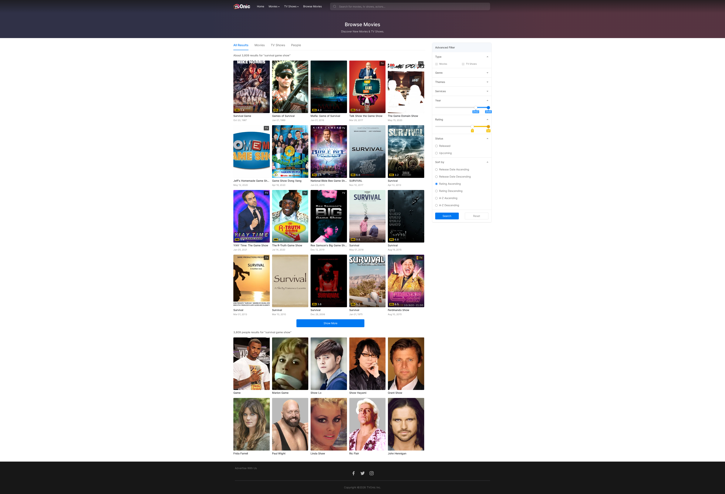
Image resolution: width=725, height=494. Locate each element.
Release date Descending (455, 176)
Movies (273, 6)
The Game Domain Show (403, 115)
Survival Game (242, 115)
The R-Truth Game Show (287, 245)
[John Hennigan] (406, 424)
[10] (488, 126)
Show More (330, 323)
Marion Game (280, 392)
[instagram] (372, 475)
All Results (240, 45)
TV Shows (290, 6)
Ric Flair (354, 453)
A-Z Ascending (448, 198)
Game (237, 392)
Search (447, 216)
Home (260, 6)
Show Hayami (357, 392)
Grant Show (395, 392)
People (296, 45)
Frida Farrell (240, 453)
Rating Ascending (450, 183)
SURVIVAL (355, 180)
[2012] (475, 107)
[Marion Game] (290, 363)
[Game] (251, 363)
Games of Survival (283, 115)
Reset (476, 216)
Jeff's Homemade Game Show (251, 180)
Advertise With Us (246, 468)
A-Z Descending (449, 205)
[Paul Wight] (290, 424)
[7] (472, 126)
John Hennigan (397, 453)
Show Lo (316, 392)
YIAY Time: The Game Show (250, 245)
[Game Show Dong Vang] (290, 151)
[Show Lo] (329, 363)
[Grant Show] (406, 363)
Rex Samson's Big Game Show (329, 245)
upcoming (445, 153)
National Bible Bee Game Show (329, 180)
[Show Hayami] (367, 363)
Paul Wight (278, 453)
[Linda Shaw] (329, 424)
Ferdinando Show (398, 310)
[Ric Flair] (367, 424)
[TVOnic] (241, 6)
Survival (393, 180)
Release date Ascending (454, 169)
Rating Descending (451, 190)
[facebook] (353, 475)
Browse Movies (312, 6)
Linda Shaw (318, 453)
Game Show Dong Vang (287, 180)
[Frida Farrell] (251, 424)
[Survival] (290, 281)
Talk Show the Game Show (366, 115)
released (444, 145)
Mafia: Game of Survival (325, 115)
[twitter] (362, 475)
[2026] (488, 107)
